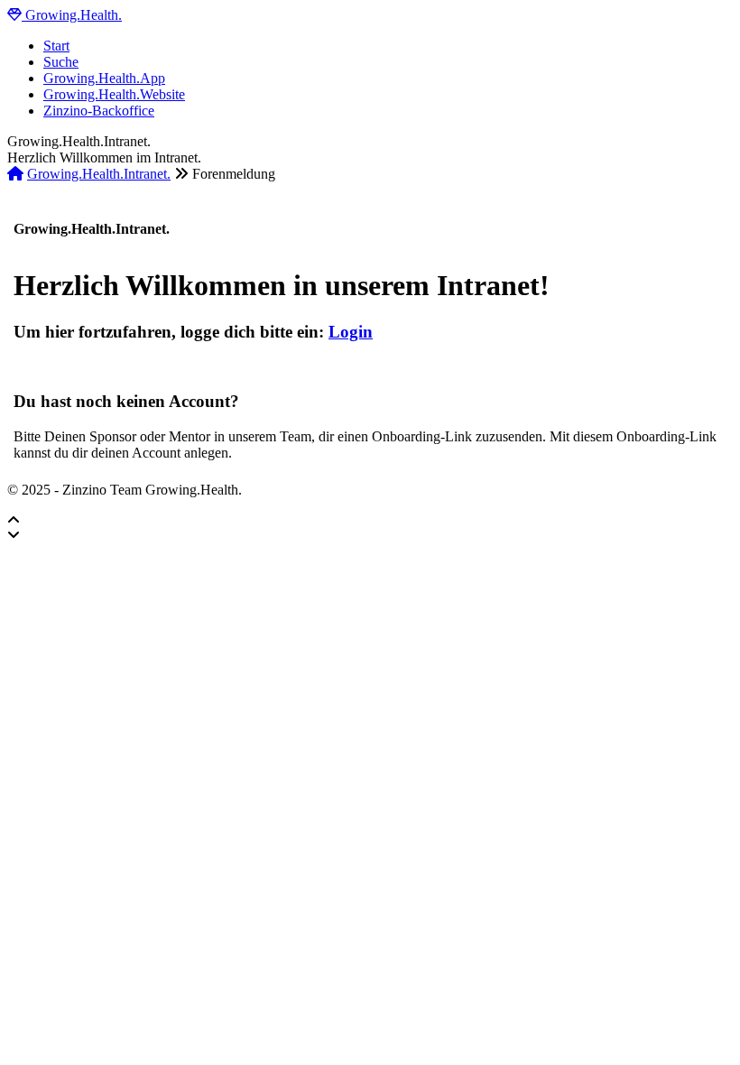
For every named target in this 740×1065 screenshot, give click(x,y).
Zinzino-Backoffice (98, 110)
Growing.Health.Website (114, 94)
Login (350, 331)
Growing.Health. (72, 15)
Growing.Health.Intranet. (99, 173)
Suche (61, 61)
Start (56, 45)
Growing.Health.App (104, 78)
